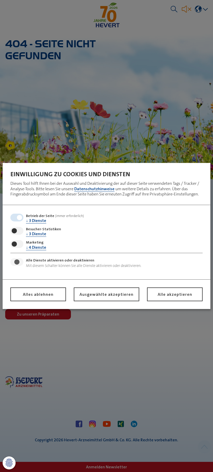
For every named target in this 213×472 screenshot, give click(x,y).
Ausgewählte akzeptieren (106, 294)
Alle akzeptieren (175, 294)
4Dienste (36, 247)
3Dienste (36, 220)
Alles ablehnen (38, 294)
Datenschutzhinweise (94, 188)
